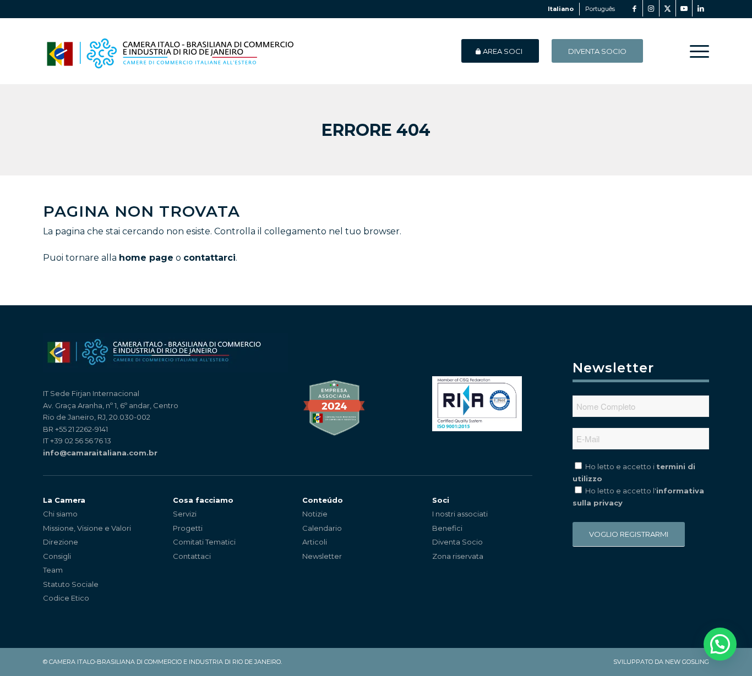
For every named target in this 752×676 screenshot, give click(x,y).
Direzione (60, 541)
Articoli (314, 541)
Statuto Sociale (71, 584)
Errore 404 (376, 130)
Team (53, 569)
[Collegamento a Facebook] (634, 8)
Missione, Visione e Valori (87, 528)
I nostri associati (460, 513)
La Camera (64, 500)
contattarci (209, 257)
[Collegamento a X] (667, 8)
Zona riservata (457, 556)
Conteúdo (322, 500)
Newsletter (322, 556)
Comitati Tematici (204, 541)
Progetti (188, 528)
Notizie (315, 513)
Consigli (57, 556)
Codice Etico (66, 597)
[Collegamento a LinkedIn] (701, 8)
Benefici (447, 528)
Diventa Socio (457, 541)
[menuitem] (696, 51)
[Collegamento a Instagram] (651, 8)
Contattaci (192, 556)
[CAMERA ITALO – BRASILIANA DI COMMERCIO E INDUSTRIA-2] (170, 51)
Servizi (185, 513)
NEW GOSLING (687, 662)
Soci (440, 500)
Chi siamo (60, 513)
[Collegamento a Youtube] (684, 8)
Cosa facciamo (203, 500)
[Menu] (696, 51)
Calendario (322, 528)
